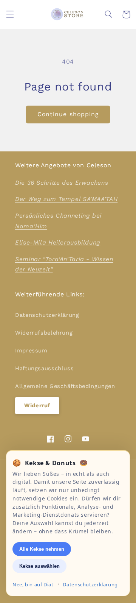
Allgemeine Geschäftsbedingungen (65, 386)
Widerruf (37, 405)
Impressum (31, 350)
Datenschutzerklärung (47, 315)
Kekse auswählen (39, 566)
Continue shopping (68, 114)
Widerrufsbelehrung (44, 332)
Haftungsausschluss (44, 368)
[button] (10, 14)
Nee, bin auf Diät (33, 584)
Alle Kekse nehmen (41, 549)
